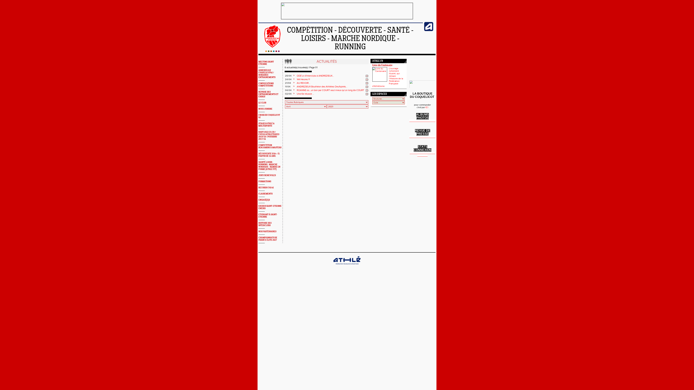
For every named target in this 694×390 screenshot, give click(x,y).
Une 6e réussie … (305, 93)
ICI (426, 107)
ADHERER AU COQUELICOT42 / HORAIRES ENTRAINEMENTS (266, 74)
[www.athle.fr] (428, 30)
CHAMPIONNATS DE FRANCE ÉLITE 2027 (267, 239)
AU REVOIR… (303, 83)
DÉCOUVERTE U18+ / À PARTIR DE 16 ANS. (269, 155)
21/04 (288, 83)
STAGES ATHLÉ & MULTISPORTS (266, 124)
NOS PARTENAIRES (267, 231)
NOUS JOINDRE (265, 109)
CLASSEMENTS (265, 194)
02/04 (288, 93)
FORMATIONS (264, 181)
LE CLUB (262, 103)
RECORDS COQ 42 (266, 188)
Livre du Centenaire (382, 65)
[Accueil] (272, 51)
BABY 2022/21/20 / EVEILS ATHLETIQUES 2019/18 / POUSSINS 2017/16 (268, 135)
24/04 (288, 79)
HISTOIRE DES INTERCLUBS (264, 224)
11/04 (287, 86)
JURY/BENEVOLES (267, 175)
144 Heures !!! (303, 79)
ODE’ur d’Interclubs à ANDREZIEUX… (315, 75)
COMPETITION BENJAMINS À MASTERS (269, 146)
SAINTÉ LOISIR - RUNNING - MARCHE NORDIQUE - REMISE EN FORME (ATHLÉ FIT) (269, 165)
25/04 (288, 75)
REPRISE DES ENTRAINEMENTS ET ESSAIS (268, 94)
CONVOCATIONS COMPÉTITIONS (266, 84)
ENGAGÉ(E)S (264, 200)
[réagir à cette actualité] (367, 76)
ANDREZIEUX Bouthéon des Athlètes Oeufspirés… (322, 86)
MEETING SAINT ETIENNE (266, 63)
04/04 (288, 90)
